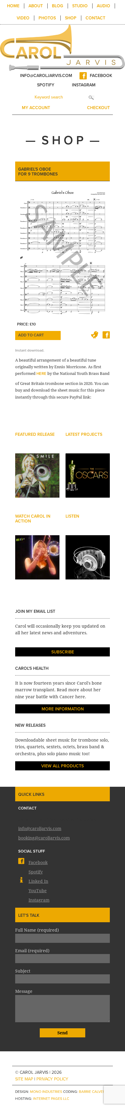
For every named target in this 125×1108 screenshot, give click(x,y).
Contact (95, 18)
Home (13, 5)
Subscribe (62, 652)
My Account (36, 107)
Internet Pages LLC (51, 1098)
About (36, 5)
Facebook (101, 75)
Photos (47, 18)
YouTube (38, 890)
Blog (57, 5)
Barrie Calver (92, 1092)
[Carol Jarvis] (62, 47)
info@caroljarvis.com (46, 75)
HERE (41, 373)
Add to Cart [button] (31, 335)
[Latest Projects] (88, 481)
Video (23, 18)
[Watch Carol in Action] (37, 563)
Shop (70, 18)
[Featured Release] (37, 481)
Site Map (24, 1079)
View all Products (62, 766)
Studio (80, 5)
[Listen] (88, 563)
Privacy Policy (52, 1079)
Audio (103, 5)
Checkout (98, 107)
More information (63, 709)
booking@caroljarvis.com (44, 837)
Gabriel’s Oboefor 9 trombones (38, 172)
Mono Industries (46, 1092)
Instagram (84, 85)
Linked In (38, 881)
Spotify (45, 85)
